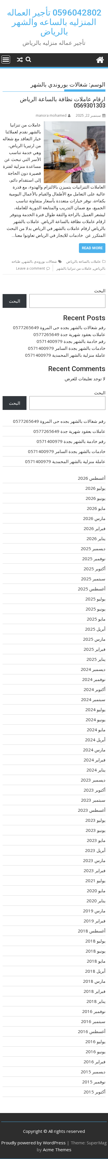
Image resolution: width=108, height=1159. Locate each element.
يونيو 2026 (95, 498)
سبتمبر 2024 (93, 699)
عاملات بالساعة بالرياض (83, 261)
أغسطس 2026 (91, 478)
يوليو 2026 (95, 488)
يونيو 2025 (95, 609)
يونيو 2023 (95, 830)
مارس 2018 (94, 981)
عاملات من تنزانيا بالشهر (74, 268)
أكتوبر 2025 (94, 568)
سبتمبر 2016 (93, 1021)
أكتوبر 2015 (94, 1092)
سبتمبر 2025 (93, 579)
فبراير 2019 (94, 921)
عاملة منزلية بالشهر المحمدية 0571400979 (65, 355)
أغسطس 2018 (91, 931)
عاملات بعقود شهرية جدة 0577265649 (69, 334)
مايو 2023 (96, 840)
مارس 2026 (94, 518)
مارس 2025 (94, 639)
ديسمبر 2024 (93, 669)
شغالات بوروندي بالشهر (40, 261)
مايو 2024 (96, 729)
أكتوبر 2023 (94, 790)
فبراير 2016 (94, 1061)
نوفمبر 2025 (93, 558)
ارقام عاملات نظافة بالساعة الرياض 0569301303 (62, 102)
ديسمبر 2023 (93, 780)
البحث (99, 290)
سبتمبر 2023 (93, 800)
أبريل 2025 (95, 629)
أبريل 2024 (95, 739)
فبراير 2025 (94, 649)
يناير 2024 (95, 770)
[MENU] (5, 59)
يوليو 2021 (95, 880)
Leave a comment (30, 268)
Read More (92, 248)
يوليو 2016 (95, 1041)
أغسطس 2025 (91, 589)
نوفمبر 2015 (93, 1082)
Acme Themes (57, 1149)
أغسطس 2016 (91, 1031)
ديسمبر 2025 (93, 548)
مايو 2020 (96, 890)
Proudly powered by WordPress (33, 1142)
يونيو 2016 (95, 1051)
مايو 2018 (96, 961)
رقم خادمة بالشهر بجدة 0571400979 (71, 341)
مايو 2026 (96, 508)
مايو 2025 (96, 619)
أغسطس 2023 (91, 810)
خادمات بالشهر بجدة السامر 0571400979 (66, 348)
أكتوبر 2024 (94, 689)
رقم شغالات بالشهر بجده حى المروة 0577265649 (59, 327)
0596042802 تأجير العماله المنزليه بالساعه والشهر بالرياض (54, 22)
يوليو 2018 (95, 941)
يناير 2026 (95, 538)
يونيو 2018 (95, 951)
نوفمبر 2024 (93, 679)
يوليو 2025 (95, 599)
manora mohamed (51, 115)
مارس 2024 (94, 750)
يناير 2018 (95, 1001)
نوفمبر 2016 (93, 1011)
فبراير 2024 (94, 760)
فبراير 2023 (94, 870)
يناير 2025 (95, 659)
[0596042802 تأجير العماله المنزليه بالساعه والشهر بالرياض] (99, 59)
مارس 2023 (94, 860)
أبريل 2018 (95, 971)
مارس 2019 (94, 911)
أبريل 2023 (95, 850)
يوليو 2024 (95, 709)
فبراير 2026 (94, 528)
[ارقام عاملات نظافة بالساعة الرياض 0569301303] (75, 125)
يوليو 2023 (95, 820)
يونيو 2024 (95, 719)
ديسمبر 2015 (93, 1071)
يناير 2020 (95, 900)
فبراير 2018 (94, 991)
